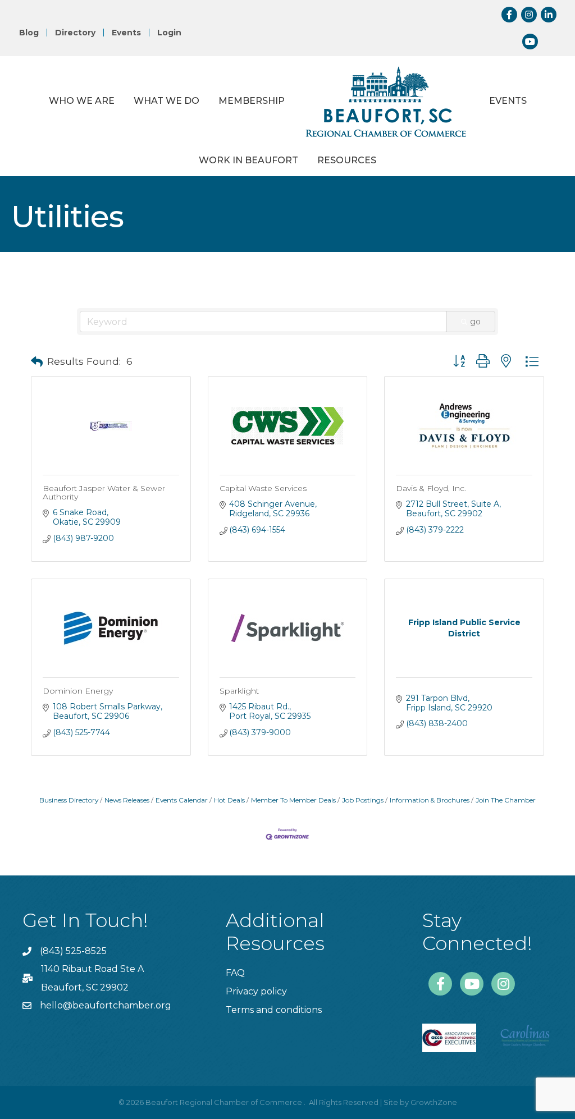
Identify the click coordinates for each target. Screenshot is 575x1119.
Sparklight (239, 691)
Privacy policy (256, 991)
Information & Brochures (429, 800)
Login (169, 32)
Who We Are (82, 100)
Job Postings (363, 800)
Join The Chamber (506, 800)
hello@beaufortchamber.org (105, 1005)
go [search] (475, 322)
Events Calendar (182, 800)
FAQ (235, 972)
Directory (75, 32)
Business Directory (68, 800)
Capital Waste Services (263, 488)
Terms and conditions (274, 1010)
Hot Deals (229, 800)
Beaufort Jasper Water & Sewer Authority (104, 492)
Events (126, 32)
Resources (346, 160)
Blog (29, 32)
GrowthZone (433, 1102)
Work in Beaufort (248, 160)
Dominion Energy (78, 691)
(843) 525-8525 (73, 951)
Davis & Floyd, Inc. (431, 488)
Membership (251, 100)
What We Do (166, 100)
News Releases (126, 800)
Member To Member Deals (293, 800)
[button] (37, 362)
